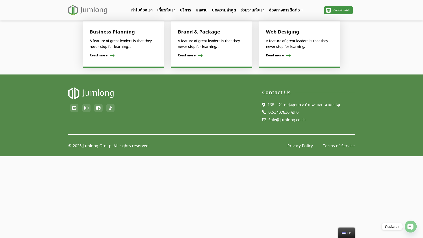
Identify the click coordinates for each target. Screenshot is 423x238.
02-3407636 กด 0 (283, 112)
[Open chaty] (411, 226)
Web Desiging (282, 32)
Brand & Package (199, 32)
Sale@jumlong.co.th (287, 120)
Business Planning (112, 32)
